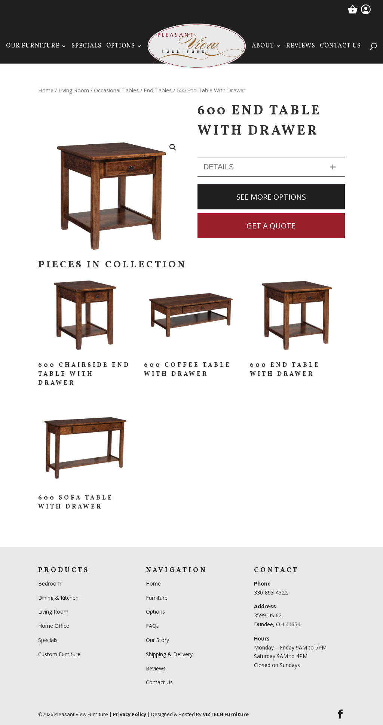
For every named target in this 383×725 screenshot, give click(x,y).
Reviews (300, 46)
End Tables (158, 90)
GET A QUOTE (270, 226)
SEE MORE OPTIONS (271, 197)
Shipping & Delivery (169, 654)
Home (45, 90)
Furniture (157, 597)
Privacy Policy (129, 714)
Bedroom (50, 583)
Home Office (53, 625)
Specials (86, 46)
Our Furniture (32, 46)
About (263, 46)
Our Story (157, 639)
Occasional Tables (116, 90)
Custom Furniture (59, 654)
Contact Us (340, 46)
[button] (173, 147)
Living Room (73, 90)
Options (120, 46)
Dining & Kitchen (58, 597)
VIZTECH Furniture (226, 714)
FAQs (152, 625)
